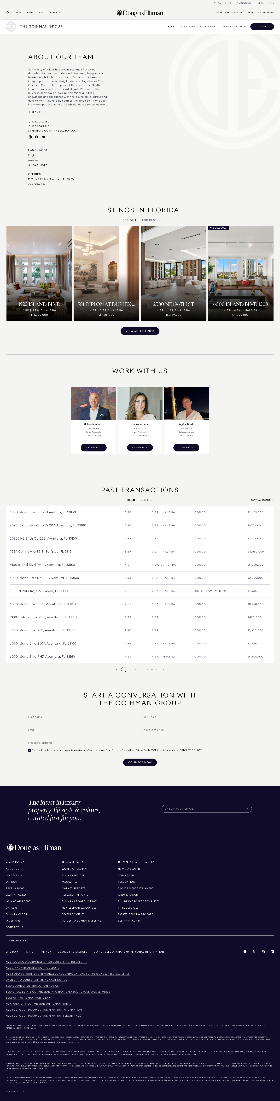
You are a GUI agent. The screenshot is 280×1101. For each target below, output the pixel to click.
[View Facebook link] (245, 952)
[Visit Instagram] (30, 137)
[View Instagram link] (263, 952)
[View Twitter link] (254, 952)
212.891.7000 (48, 1037)
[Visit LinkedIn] (43, 137)
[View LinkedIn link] (272, 952)
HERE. (44, 1068)
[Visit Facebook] (37, 137)
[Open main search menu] (9, 12)
